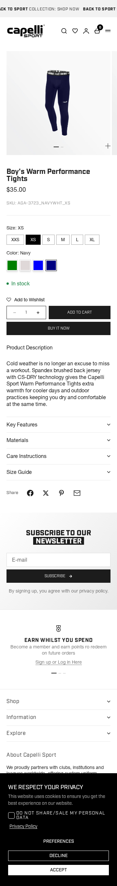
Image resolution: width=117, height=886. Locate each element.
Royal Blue (38, 265)
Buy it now (59, 328)
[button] (25, 299)
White (25, 265)
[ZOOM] (107, 145)
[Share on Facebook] (30, 493)
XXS (15, 239)
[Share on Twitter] (46, 493)
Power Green (12, 265)
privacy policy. (94, 591)
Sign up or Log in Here (58, 662)
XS (33, 239)
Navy (51, 265)
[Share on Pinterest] (61, 493)
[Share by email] (77, 493)
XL (92, 239)
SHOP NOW (65, 9)
